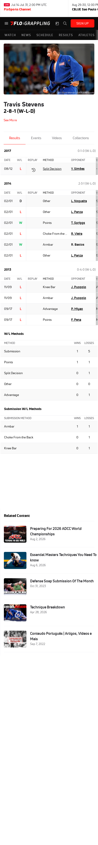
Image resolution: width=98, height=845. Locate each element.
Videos (57, 138)
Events (36, 138)
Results (14, 138)
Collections (81, 138)
